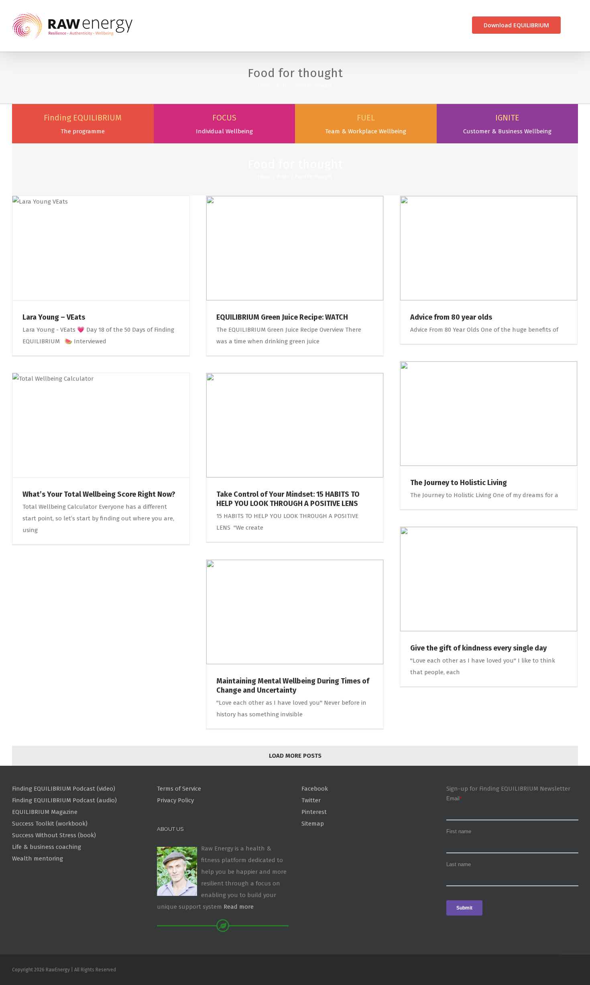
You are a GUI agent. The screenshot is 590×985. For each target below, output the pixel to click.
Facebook (314, 788)
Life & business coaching (46, 846)
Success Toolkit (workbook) (49, 823)
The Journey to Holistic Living (458, 482)
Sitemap (312, 823)
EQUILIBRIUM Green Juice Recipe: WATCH (282, 317)
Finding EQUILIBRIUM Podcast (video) (63, 788)
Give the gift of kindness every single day (478, 648)
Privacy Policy (175, 800)
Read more (239, 906)
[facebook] (575, 971)
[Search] (575, 25)
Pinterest (314, 812)
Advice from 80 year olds (451, 317)
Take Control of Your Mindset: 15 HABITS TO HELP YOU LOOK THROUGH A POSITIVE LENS (288, 499)
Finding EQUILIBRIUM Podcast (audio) (64, 800)
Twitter (311, 800)
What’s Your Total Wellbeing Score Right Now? (98, 494)
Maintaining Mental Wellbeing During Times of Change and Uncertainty (292, 686)
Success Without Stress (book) (54, 835)
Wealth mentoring (37, 858)
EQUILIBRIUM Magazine (44, 812)
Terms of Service (179, 788)
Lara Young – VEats (53, 317)
